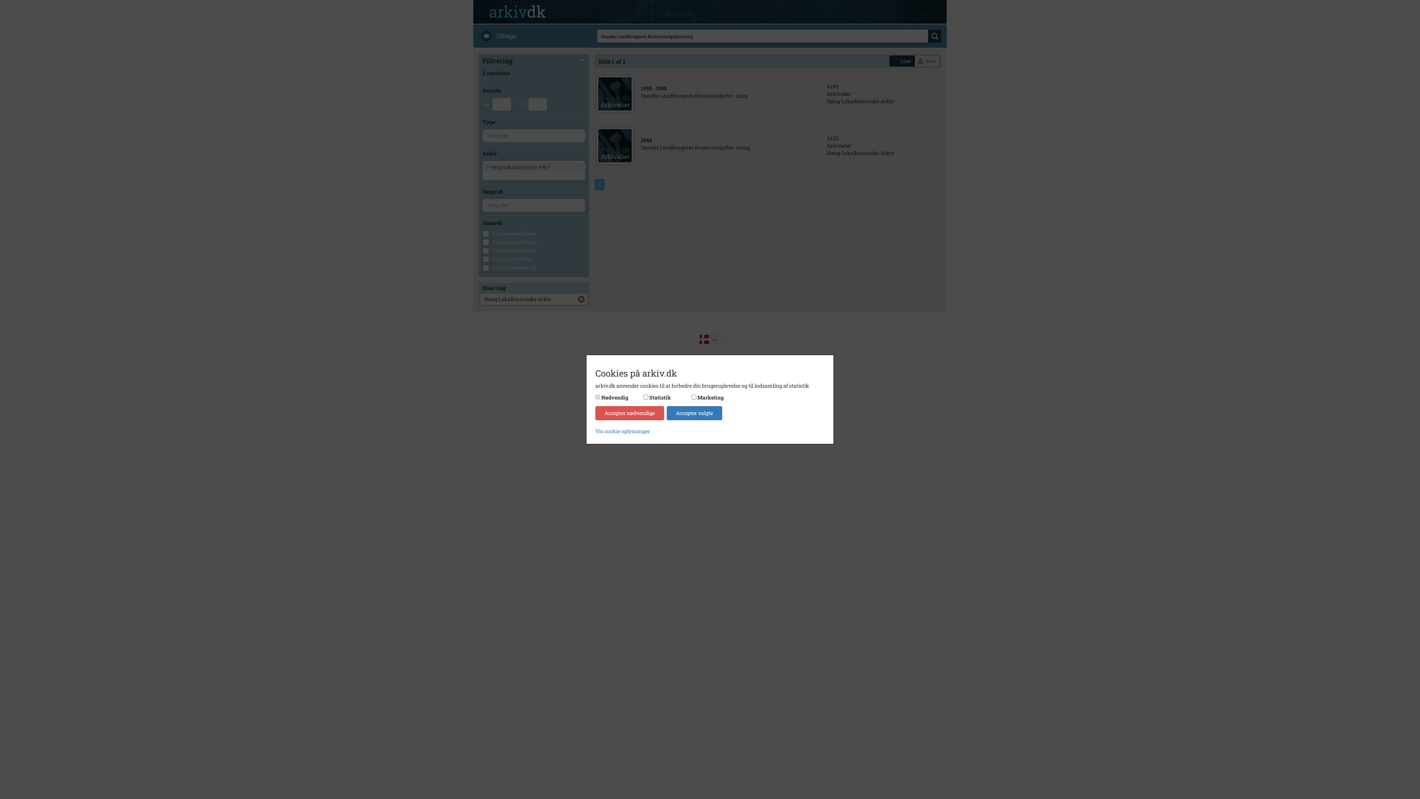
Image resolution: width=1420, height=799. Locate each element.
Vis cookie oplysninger (622, 431)
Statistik (660, 397)
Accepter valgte (694, 413)
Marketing (710, 397)
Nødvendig (614, 397)
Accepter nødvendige (630, 413)
